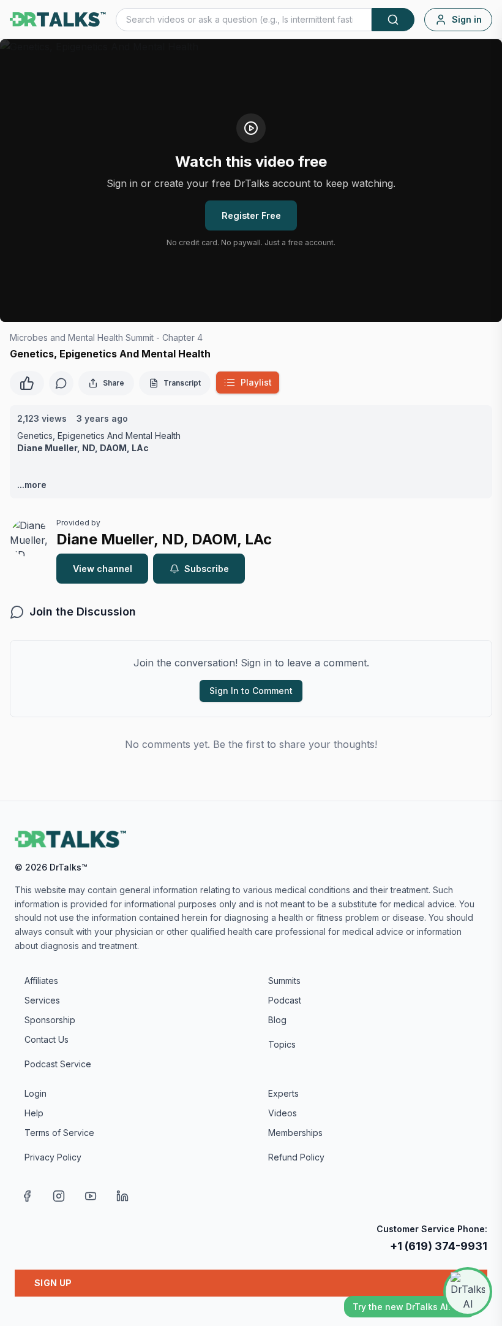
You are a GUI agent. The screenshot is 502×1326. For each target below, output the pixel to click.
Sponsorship (49, 1020)
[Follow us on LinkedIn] (122, 1196)
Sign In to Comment (251, 690)
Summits (284, 980)
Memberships (295, 1132)
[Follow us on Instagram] (59, 1196)
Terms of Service (59, 1132)
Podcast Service (57, 1064)
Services (42, 1000)
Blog (277, 1020)
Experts (283, 1093)
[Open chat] (467, 1291)
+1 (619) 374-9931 (438, 1246)
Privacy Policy (52, 1157)
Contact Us (46, 1039)
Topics (282, 1044)
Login (35, 1093)
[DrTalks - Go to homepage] (70, 839)
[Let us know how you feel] (27, 382)
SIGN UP (53, 1283)
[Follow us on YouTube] (90, 1196)
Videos (282, 1113)
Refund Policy (296, 1157)
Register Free (251, 215)
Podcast (284, 1000)
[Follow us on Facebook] (27, 1196)
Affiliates (41, 980)
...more (32, 484)
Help (33, 1113)
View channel (102, 568)
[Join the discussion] (61, 383)
